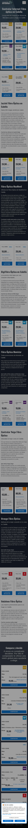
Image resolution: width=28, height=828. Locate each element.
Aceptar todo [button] (20, 820)
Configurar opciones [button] (14, 817)
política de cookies (7, 814)
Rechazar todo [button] (8, 820)
